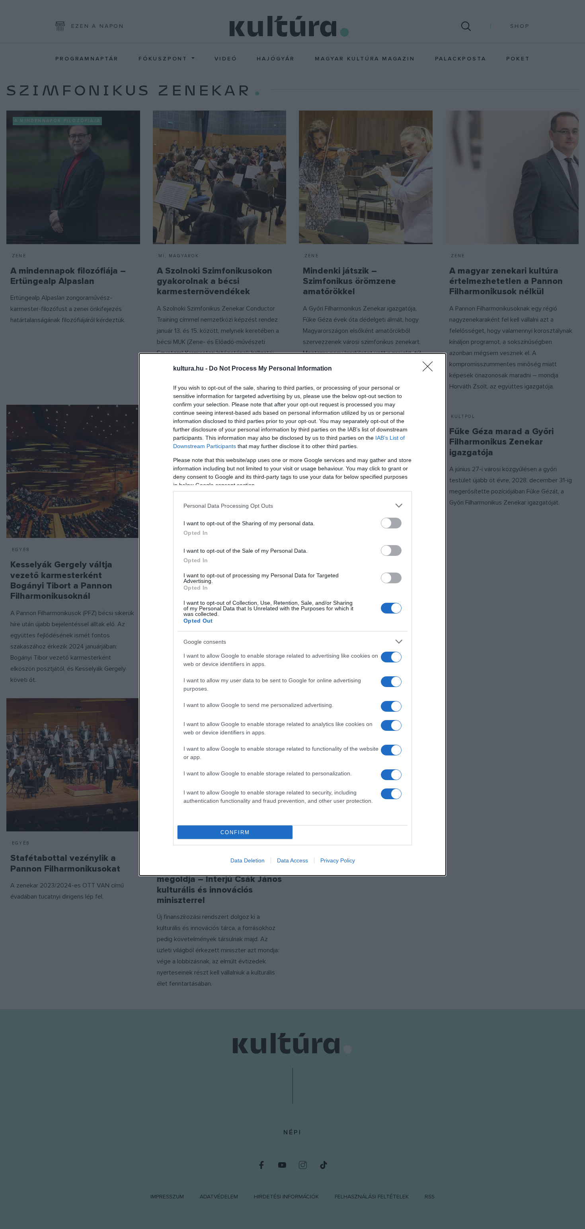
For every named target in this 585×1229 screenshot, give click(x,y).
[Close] (430, 369)
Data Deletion (247, 860)
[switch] (391, 523)
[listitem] (292, 505)
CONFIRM (235, 832)
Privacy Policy (337, 860)
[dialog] (292, 614)
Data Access (292, 860)
